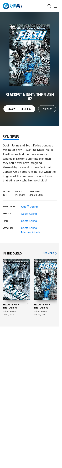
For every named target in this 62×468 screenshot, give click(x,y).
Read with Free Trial (19, 109)
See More (50, 253)
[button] (49, 6)
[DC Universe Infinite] (12, 6)
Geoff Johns (29, 206)
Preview (47, 109)
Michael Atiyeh (30, 232)
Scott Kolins (29, 213)
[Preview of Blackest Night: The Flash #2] (29, 55)
